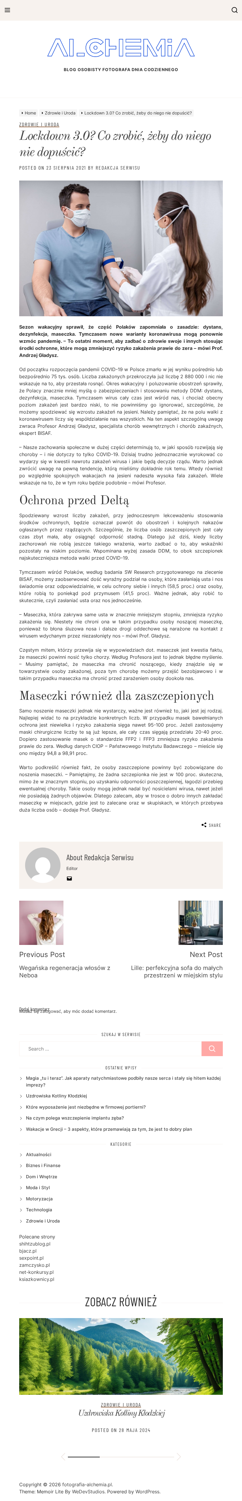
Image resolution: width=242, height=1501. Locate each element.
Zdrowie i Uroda (39, 124)
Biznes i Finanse (43, 1165)
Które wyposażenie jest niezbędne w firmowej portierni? (86, 1107)
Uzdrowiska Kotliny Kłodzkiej (56, 1096)
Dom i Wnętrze (41, 1176)
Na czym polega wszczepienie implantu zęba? (75, 1118)
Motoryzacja (39, 1199)
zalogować (50, 1011)
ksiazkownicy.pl (36, 1279)
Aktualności (38, 1154)
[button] (63, 1457)
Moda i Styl (38, 1187)
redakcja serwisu (118, 167)
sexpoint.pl (31, 1258)
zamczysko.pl (34, 1265)
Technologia (39, 1209)
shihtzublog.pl (34, 1244)
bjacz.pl (28, 1251)
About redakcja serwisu (100, 857)
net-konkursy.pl (36, 1272)
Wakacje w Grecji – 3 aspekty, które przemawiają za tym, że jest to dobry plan (109, 1129)
